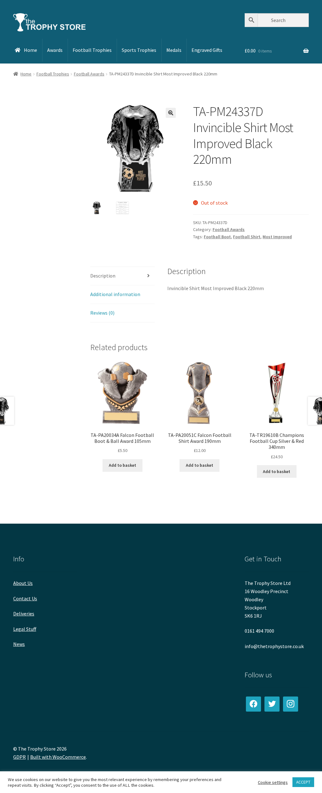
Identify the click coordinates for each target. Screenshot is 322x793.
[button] (171, 113)
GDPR (19, 757)
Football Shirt (246, 237)
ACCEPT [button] (303, 782)
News (19, 644)
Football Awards (89, 74)
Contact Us (25, 598)
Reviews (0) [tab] (102, 313)
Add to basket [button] (122, 465)
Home (25, 74)
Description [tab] (102, 276)
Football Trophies (52, 74)
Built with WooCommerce (58, 757)
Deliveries (23, 613)
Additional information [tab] (115, 294)
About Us (23, 583)
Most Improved (277, 237)
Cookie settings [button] (273, 782)
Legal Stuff (24, 629)
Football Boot (217, 237)
